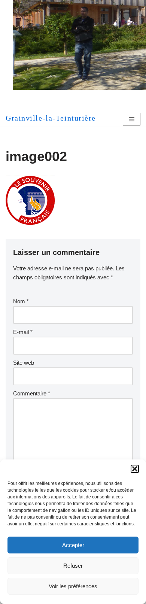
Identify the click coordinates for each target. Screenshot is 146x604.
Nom (21, 301)
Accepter (73, 545)
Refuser (73, 565)
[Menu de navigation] (131, 119)
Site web (23, 362)
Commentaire (31, 393)
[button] (135, 469)
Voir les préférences (73, 586)
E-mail (23, 332)
